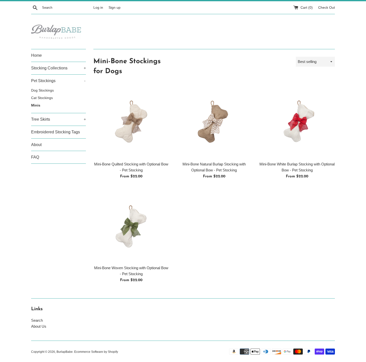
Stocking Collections (58, 68)
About (36, 145)
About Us (38, 326)
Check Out (326, 7)
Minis (35, 105)
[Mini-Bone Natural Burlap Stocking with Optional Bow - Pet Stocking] (214, 121)
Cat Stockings (42, 98)
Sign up (115, 7)
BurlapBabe (65, 352)
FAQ (35, 157)
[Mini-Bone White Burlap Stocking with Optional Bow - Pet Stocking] (297, 121)
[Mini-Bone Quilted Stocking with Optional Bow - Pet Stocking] (131, 121)
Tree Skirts (58, 119)
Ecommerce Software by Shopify (96, 352)
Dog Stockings (42, 90)
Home (36, 55)
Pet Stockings (58, 81)
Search (37, 320)
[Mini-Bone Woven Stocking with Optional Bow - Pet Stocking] (131, 224)
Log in (98, 7)
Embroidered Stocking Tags (55, 132)
